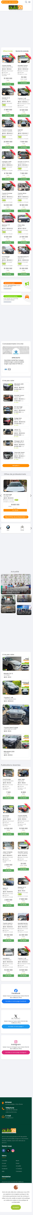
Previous (1, 495)
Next (30, 495)
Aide (3, 1171)
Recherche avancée (22, 51)
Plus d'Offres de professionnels (15, 517)
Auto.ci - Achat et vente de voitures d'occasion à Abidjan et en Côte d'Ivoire (16, 7)
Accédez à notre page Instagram (15, 1052)
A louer (4, 1163)
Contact (4, 1166)
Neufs (17, 1160)
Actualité (18, 1166)
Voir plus (15, 465)
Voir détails (8, 84)
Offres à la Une (8, 51)
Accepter (16, 1207)
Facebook (4, 1168)
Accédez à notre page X (15, 1026)
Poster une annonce (10, 2)
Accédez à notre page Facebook (16, 1001)
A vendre (4, 1160)
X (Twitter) (19, 1168)
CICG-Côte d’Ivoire (7, 593)
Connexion (19, 1171)
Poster (17, 1163)
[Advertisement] (16, 29)
